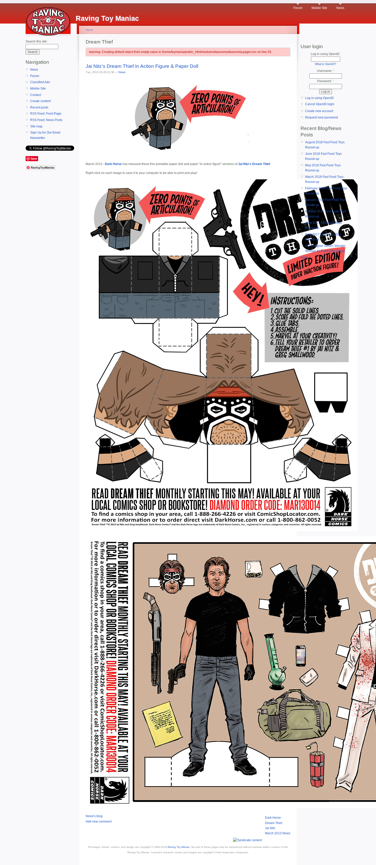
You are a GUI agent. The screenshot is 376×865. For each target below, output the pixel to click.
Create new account (319, 111)
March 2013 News (277, 833)
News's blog (94, 816)
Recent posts (39, 107)
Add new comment (99, 821)
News (340, 8)
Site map (36, 126)
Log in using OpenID (319, 98)
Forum (297, 8)
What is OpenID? (325, 63)
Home (89, 29)
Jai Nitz (270, 828)
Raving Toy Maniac (179, 847)
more (304, 257)
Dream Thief (273, 823)
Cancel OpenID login (319, 104)
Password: (325, 81)
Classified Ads (40, 82)
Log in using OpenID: (325, 54)
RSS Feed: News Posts (46, 120)
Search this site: (37, 41)
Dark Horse (273, 817)
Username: (325, 71)
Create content (40, 101)
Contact (35, 95)
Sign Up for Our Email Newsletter (45, 135)
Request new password (321, 117)
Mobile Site (319, 8)
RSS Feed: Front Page (45, 113)
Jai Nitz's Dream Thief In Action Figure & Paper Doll (142, 66)
